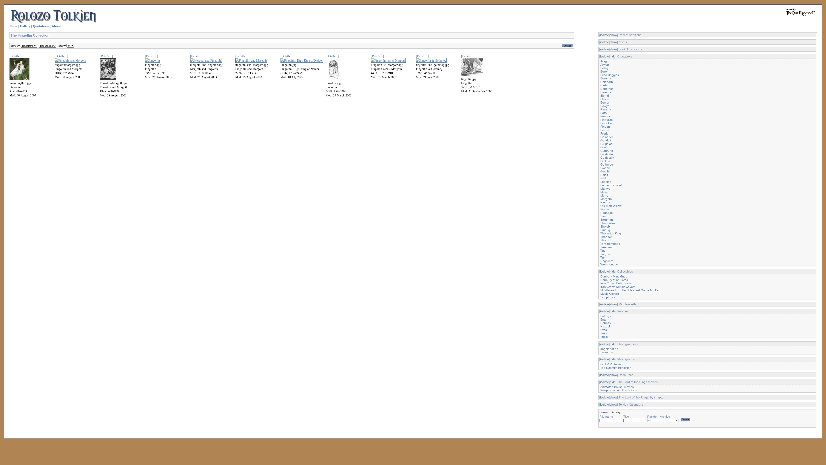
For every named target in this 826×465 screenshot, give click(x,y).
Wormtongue (609, 264)
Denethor (606, 88)
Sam (603, 216)
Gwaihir (605, 171)
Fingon (605, 126)
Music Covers (609, 293)
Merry (604, 195)
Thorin (604, 240)
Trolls (604, 333)
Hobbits (605, 323)
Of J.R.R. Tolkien (611, 364)
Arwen (604, 64)
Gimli (603, 147)
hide (613, 56)
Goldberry (607, 157)
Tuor (603, 250)
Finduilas (606, 119)
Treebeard (607, 247)
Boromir (605, 78)
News (13, 26)
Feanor (605, 116)
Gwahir (605, 168)
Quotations (41, 26)
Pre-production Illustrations (618, 390)
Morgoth (606, 199)
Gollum (605, 161)
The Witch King (610, 233)
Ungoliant (606, 261)
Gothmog (606, 164)
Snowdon (606, 352)
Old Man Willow (610, 206)
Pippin (604, 209)
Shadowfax (607, 223)
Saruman (606, 219)
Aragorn (605, 61)
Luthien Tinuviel (611, 185)
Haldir (604, 175)
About (56, 26)
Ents (603, 319)
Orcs (603, 330)
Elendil (604, 95)
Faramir (605, 109)
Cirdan (604, 85)
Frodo (604, 133)
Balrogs (605, 316)
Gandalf (605, 140)
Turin (603, 257)
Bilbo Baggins (609, 75)
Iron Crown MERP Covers (617, 286)
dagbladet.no (609, 348)
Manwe (605, 188)
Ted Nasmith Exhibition (615, 367)
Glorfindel (606, 154)
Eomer (604, 102)
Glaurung (606, 150)
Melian (604, 192)
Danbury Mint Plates (614, 280)
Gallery (25, 26)
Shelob (605, 226)
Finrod (604, 130)
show (613, 35)
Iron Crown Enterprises (616, 283)
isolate (604, 35)
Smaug (605, 230)
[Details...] (16, 56)
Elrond (604, 99)
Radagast (606, 212)
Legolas (605, 181)
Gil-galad (606, 144)
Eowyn (604, 106)
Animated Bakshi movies (617, 387)
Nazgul (605, 326)
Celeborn (606, 82)
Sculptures (607, 297)
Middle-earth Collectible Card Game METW (629, 290)
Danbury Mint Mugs (613, 276)
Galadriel (606, 137)
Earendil (606, 92)
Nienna (605, 202)
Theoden (606, 237)
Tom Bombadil (610, 243)
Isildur (604, 178)
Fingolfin (606, 123)
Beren (604, 71)
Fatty (603, 113)
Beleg (604, 68)
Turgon (605, 254)
